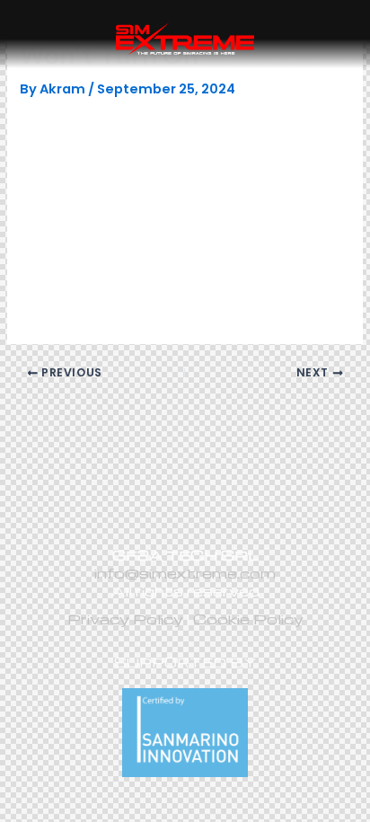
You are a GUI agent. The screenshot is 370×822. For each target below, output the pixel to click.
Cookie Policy (248, 618)
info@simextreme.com (185, 572)
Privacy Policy (125, 618)
